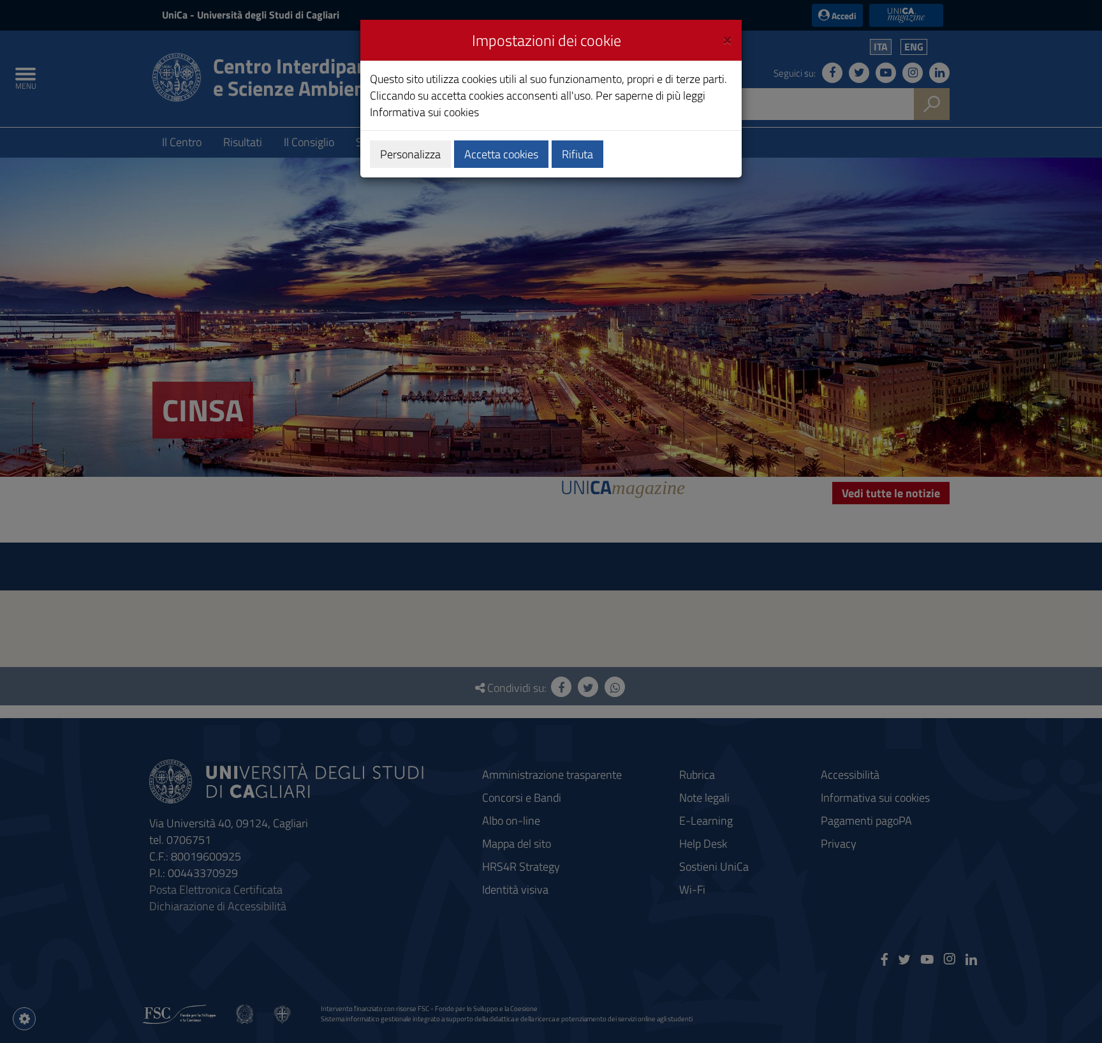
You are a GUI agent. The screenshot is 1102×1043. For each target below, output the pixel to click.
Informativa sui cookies (424, 112)
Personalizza (410, 154)
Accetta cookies (501, 154)
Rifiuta (577, 154)
